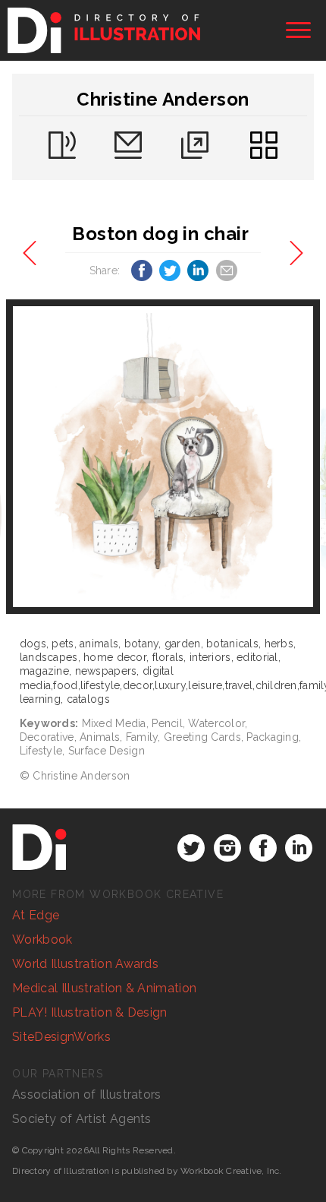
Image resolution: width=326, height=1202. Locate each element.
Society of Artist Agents (82, 1119)
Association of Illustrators (86, 1094)
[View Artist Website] (163, 456)
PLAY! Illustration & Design (90, 1012)
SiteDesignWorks (61, 1037)
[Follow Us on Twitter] (191, 848)
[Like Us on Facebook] (263, 848)
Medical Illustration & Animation (104, 988)
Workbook (42, 939)
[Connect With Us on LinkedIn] (298, 848)
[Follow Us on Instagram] (227, 848)
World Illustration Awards (85, 964)
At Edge (35, 915)
